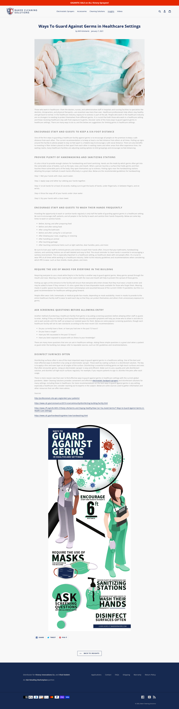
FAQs (117, 675)
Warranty (137, 675)
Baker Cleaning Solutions (148, 703)
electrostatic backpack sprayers (105, 380)
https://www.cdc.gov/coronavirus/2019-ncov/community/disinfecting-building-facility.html (71, 403)
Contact (108, 675)
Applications (96, 675)
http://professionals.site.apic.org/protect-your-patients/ (57, 398)
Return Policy (150, 675)
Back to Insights (91, 653)
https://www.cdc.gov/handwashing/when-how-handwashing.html (61, 415)
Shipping (126, 675)
